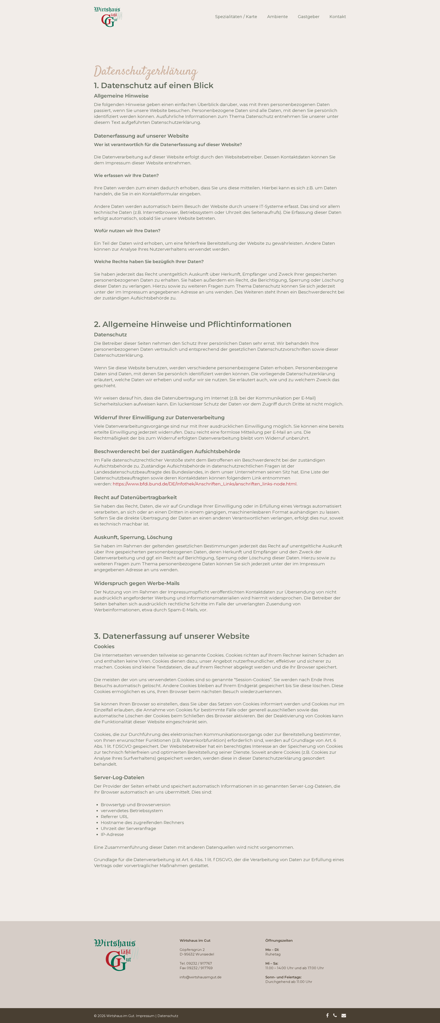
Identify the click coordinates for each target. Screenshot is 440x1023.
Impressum (145, 1016)
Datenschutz (167, 1016)
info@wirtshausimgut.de (201, 977)
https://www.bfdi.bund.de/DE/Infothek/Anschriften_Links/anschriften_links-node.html (205, 484)
